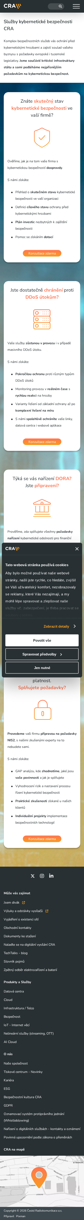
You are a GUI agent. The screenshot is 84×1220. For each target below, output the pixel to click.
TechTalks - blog (16, 953)
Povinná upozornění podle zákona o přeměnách (38, 1137)
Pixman (20, 1216)
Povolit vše (42, 640)
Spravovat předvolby (39, 654)
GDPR (8, 1105)
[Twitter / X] (32, 876)
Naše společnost (16, 1063)
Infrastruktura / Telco (19, 1008)
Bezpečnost (12, 1016)
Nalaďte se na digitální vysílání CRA (29, 944)
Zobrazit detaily (56, 626)
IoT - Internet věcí (16, 1025)
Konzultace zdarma (42, 253)
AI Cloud (10, 1042)
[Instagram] (42, 876)
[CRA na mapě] (42, 1181)
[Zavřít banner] (77, 548)
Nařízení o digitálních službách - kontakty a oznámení (42, 1129)
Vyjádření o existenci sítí (21, 919)
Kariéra (9, 1080)
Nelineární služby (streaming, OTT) (29, 1033)
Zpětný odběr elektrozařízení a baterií (30, 970)
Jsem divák (12, 902)
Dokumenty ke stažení (20, 936)
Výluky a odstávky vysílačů (24, 911)
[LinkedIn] (51, 876)
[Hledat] (56, 6)
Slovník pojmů (14, 961)
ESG (7, 1088)
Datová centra (14, 991)
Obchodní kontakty (17, 928)
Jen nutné (42, 668)
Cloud (8, 1000)
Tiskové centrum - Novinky (23, 1072)
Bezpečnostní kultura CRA (23, 1097)
